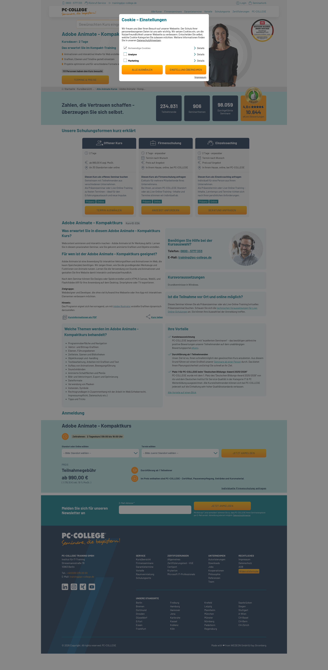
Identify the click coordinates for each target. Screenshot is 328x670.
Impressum (200, 77)
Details (200, 48)
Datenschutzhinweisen (149, 40)
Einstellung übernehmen (186, 69)
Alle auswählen (142, 69)
